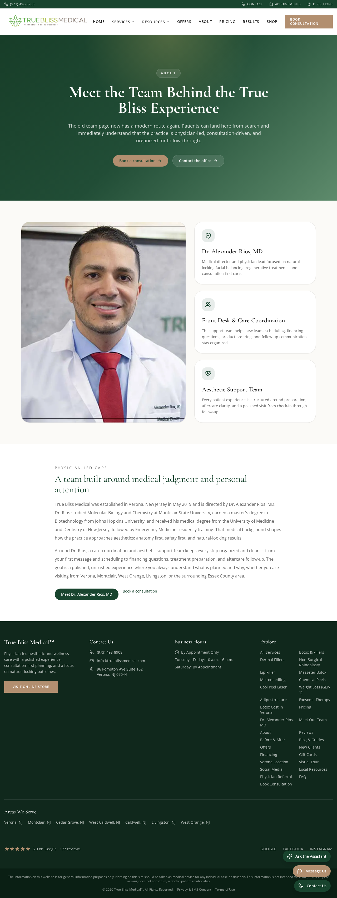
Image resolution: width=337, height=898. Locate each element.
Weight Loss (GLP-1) (314, 690)
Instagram (321, 848)
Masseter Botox (312, 672)
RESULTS (251, 21)
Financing (268, 754)
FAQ (302, 776)
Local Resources (313, 769)
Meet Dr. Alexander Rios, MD (86, 594)
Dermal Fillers (272, 659)
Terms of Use (225, 889)
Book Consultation (304, 21)
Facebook (293, 848)
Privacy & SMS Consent (194, 889)
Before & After (272, 739)
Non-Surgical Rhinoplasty (310, 662)
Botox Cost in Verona (271, 710)
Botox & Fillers (311, 652)
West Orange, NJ (195, 822)
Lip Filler (267, 672)
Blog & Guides (311, 739)
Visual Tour (309, 761)
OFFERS (184, 21)
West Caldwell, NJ (104, 822)
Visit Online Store (31, 687)
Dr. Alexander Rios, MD (277, 722)
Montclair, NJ (39, 822)
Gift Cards (308, 754)
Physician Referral (276, 776)
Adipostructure (273, 699)
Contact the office (195, 160)
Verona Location (274, 761)
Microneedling (273, 679)
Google (268, 848)
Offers (265, 747)
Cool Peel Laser (273, 687)
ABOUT (205, 21)
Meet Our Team (313, 719)
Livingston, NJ (164, 822)
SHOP (272, 21)
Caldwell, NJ (135, 822)
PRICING (227, 21)
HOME (99, 21)
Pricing (305, 707)
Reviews (306, 732)
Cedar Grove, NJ (70, 822)
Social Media (271, 769)
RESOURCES (153, 21)
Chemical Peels (312, 679)
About (265, 732)
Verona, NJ (13, 822)
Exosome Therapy (314, 699)
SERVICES (121, 21)
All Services (270, 652)
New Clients (309, 747)
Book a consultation (137, 160)
